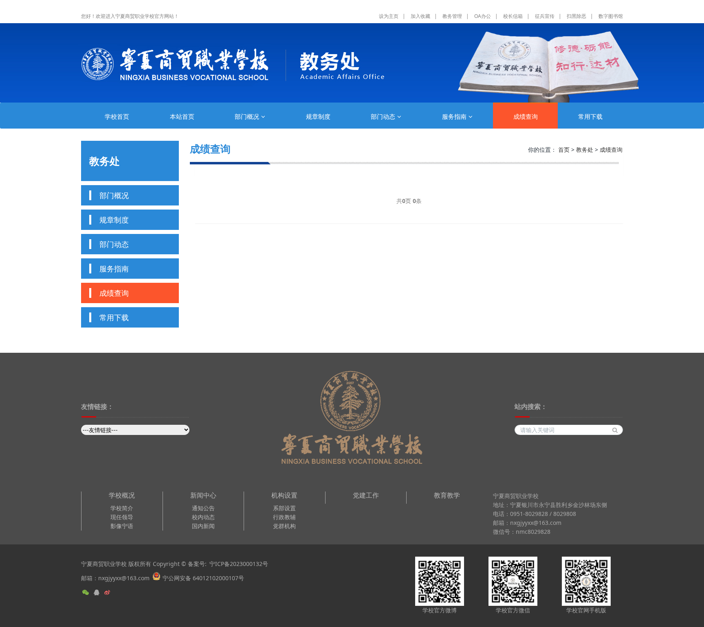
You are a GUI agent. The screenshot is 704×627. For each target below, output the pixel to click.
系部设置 (284, 508)
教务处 (584, 149)
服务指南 (454, 116)
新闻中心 (203, 495)
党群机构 (284, 526)
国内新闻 (203, 526)
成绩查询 (525, 116)
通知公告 (203, 508)
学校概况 (122, 495)
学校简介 (121, 508)
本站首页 (182, 116)
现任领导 (121, 517)
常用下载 (590, 116)
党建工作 (366, 495)
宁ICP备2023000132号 (238, 564)
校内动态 (203, 517)
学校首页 (117, 116)
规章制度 (318, 116)
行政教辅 (284, 517)
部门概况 (247, 116)
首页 (564, 149)
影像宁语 (121, 526)
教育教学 (447, 495)
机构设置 (284, 495)
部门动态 (383, 116)
